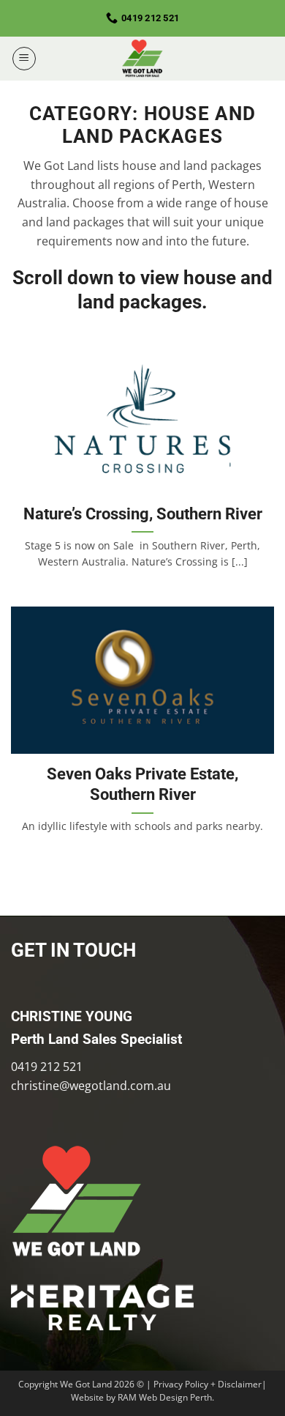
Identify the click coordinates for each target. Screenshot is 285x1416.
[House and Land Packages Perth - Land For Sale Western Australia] (142, 59)
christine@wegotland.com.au (91, 1086)
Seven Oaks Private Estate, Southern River (142, 784)
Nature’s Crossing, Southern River (142, 514)
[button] (24, 58)
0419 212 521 (47, 1067)
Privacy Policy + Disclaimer (207, 1384)
